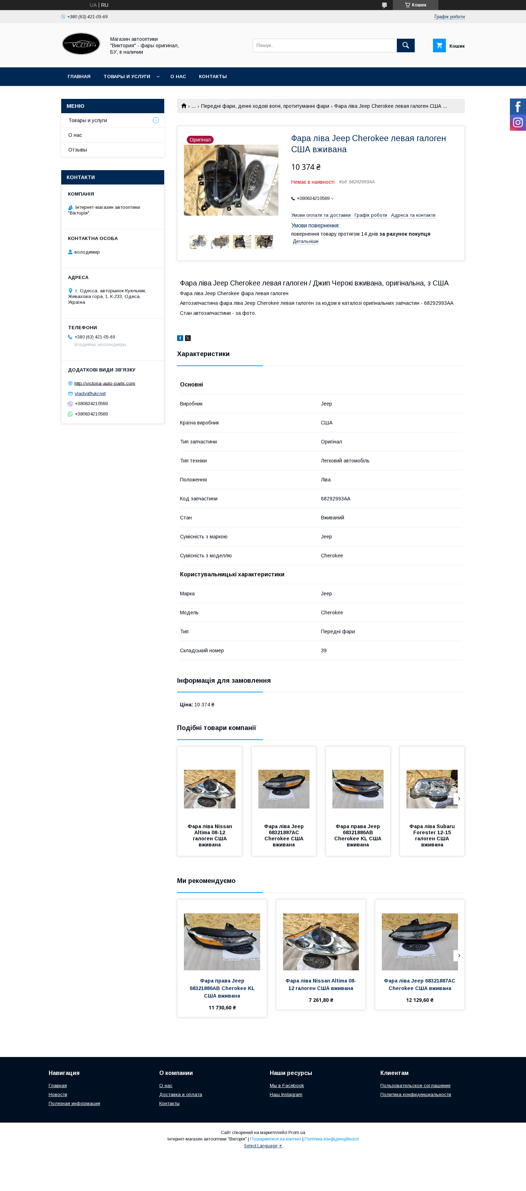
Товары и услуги (126, 76)
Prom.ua (296, 1132)
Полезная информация (74, 1103)
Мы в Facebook (287, 1085)
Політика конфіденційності (332, 1139)
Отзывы (77, 150)
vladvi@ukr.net (90, 393)
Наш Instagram (286, 1094)
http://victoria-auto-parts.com (104, 383)
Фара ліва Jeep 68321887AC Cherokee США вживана (284, 835)
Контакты (213, 76)
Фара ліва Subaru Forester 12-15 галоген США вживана (432, 835)
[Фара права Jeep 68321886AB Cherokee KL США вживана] (358, 782)
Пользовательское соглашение (415, 1085)
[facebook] (180, 339)
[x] (188, 339)
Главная (79, 76)
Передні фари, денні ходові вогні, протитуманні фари (265, 106)
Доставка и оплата (180, 1094)
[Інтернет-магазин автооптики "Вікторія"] (81, 58)
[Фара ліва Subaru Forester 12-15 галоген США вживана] (432, 782)
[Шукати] (406, 45)
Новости (58, 1094)
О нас (178, 76)
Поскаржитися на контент (275, 1139)
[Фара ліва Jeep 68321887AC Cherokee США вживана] (284, 782)
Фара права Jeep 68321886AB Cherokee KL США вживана (358, 835)
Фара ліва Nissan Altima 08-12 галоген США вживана (210, 835)
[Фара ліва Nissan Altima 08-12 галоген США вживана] (209, 782)
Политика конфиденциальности (415, 1094)
